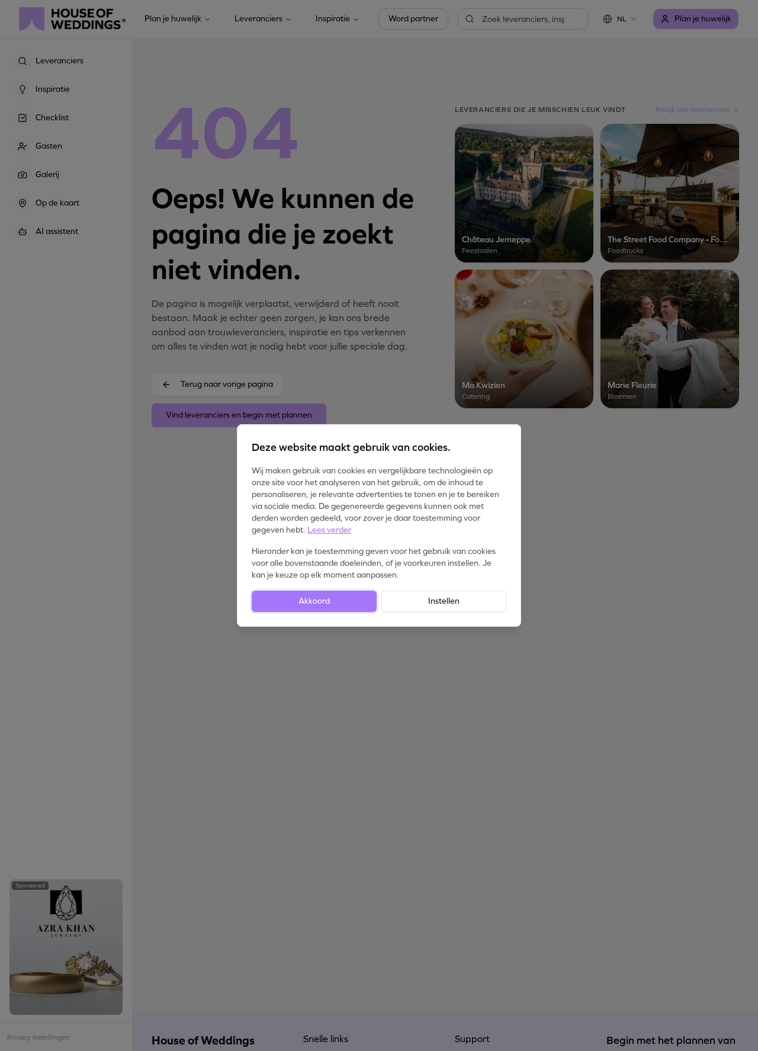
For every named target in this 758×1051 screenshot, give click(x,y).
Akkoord (314, 601)
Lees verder (329, 530)
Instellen (444, 601)
